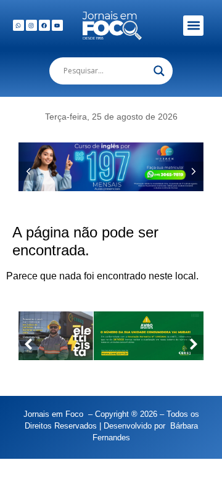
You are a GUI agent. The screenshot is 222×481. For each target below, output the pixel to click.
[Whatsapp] (18, 25)
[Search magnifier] (159, 71)
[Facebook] (44, 25)
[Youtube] (57, 25)
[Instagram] (31, 25)
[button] (193, 25)
